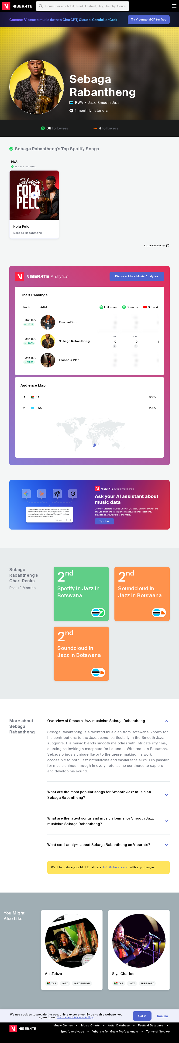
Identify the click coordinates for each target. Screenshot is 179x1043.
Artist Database (119, 1025)
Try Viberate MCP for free (149, 19)
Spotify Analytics (72, 1031)
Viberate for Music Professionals (115, 1031)
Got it (142, 1016)
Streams (132, 307)
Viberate (17, 6)
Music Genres (63, 1025)
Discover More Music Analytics (137, 276)
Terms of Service (158, 1031)
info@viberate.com (116, 867)
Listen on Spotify (154, 245)
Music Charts (90, 1025)
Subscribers (155, 307)
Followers (110, 307)
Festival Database (150, 1025)
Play (34, 195)
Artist (43, 307)
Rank (26, 307)
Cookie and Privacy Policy (75, 1017)
